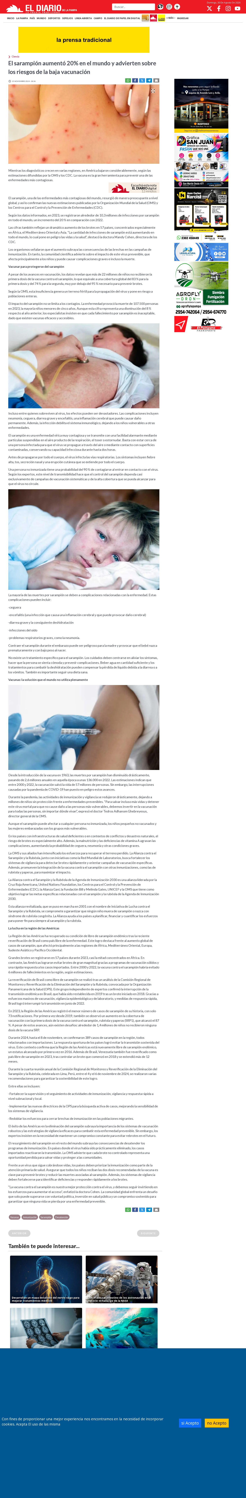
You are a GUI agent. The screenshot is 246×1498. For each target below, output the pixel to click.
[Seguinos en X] (209, 8)
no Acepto (216, 1423)
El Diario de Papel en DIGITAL (122, 18)
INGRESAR (183, 18)
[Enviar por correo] (156, 80)
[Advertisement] (201, 51)
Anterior (19, 1233)
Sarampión (46, 1217)
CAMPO (98, 18)
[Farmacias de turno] (177, 7)
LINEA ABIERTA (83, 18)
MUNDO (41, 18)
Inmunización (30, 1217)
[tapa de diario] (169, 7)
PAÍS (32, 18)
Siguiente (148, 1233)
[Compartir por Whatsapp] (128, 80)
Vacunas (14, 1217)
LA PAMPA (22, 18)
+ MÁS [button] (170, 17)
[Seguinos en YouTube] (237, 8)
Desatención (61, 1217)
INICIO (10, 18)
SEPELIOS (67, 18)
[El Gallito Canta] (160, 7)
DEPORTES (54, 18)
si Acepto (190, 1423)
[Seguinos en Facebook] (219, 8)
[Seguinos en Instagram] (228, 8)
